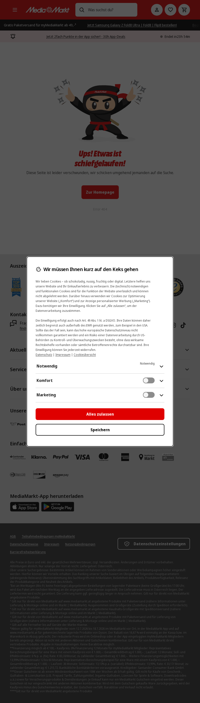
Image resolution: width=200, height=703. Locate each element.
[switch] (149, 380)
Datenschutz (44, 355)
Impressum (62, 355)
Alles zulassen (100, 414)
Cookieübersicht (85, 355)
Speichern (100, 429)
